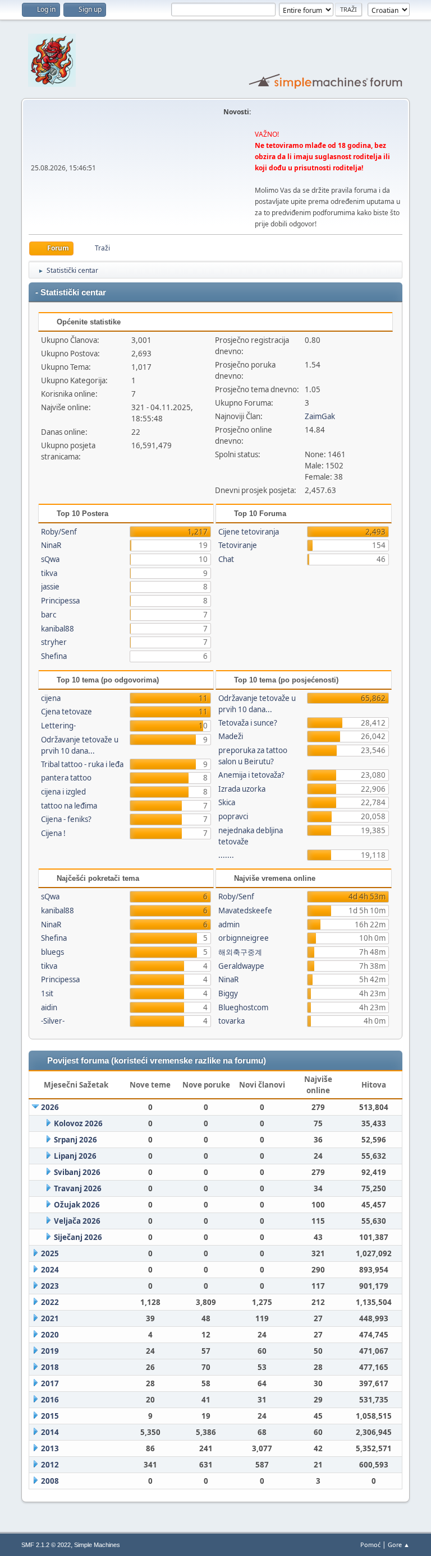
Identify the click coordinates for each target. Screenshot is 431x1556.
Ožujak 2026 (77, 1205)
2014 (50, 1432)
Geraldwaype (241, 966)
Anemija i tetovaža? (251, 775)
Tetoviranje (237, 545)
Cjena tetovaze (66, 712)
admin (229, 924)
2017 (50, 1383)
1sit (47, 993)
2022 (50, 1302)
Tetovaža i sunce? (247, 723)
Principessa (60, 601)
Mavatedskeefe (245, 910)
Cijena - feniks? (66, 819)
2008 (50, 1481)
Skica (226, 802)
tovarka (231, 1021)
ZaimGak (320, 416)
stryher (54, 642)
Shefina (54, 656)
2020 (50, 1335)
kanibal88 (57, 629)
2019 (50, 1351)
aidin (49, 1007)
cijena (51, 698)
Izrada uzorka (241, 789)
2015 (50, 1416)
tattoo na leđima (69, 806)
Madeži (230, 736)
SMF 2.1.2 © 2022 (46, 1544)
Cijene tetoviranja (248, 532)
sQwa (50, 559)
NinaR (51, 545)
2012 (50, 1465)
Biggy (228, 993)
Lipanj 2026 (75, 1156)
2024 (50, 1270)
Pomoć (370, 1544)
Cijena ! (53, 833)
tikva (49, 573)
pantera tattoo (66, 778)
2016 (50, 1400)
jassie (50, 587)
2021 (50, 1318)
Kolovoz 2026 (78, 1123)
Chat (226, 559)
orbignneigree (243, 938)
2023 (50, 1286)
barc (48, 615)
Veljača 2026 (77, 1221)
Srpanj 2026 (75, 1140)
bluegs (52, 952)
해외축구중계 (240, 952)
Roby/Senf (59, 532)
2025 (50, 1253)
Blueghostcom (243, 1007)
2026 (50, 1107)
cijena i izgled (63, 792)
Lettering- (58, 726)
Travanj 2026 (78, 1188)
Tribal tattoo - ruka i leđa (82, 764)
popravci (233, 816)
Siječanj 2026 (78, 1237)
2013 (50, 1448)
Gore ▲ (399, 1544)
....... (226, 855)
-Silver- (53, 1021)
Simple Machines (97, 1544)
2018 (50, 1367)
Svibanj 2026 (77, 1172)
